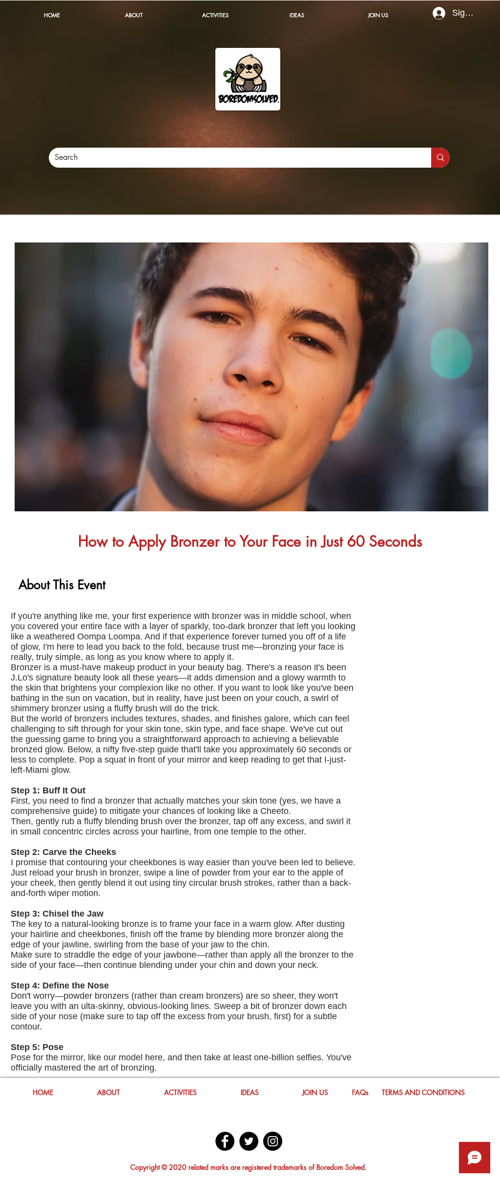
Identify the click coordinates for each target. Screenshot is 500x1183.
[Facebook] (224, 1141)
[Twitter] (248, 1141)
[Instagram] (272, 1141)
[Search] (440, 158)
